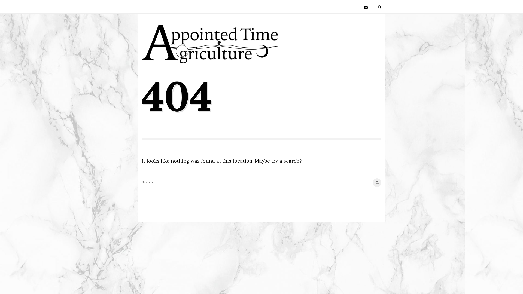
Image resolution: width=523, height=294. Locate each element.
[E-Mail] (366, 6)
